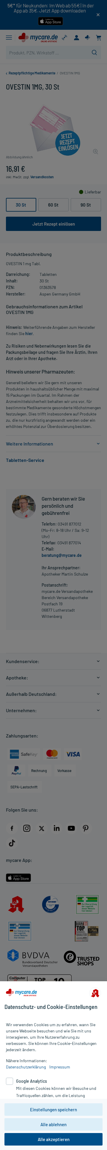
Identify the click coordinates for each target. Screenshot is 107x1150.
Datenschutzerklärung (26, 1066)
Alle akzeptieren (54, 1139)
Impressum (59, 1066)
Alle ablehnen (53, 1124)
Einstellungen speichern (53, 1109)
